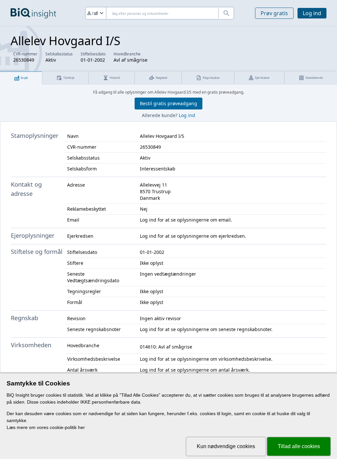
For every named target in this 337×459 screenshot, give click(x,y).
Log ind (312, 13)
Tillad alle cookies (299, 446)
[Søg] (226, 13)
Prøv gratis (274, 13)
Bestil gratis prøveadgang (168, 103)
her (81, 427)
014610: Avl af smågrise (166, 347)
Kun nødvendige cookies (226, 446)
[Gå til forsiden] (33, 13)
